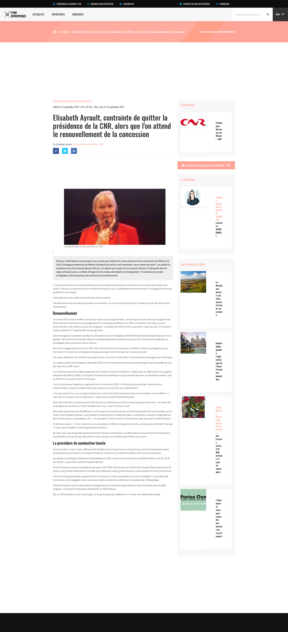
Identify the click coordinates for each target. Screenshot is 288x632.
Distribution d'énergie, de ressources (72, 101)
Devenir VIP (129, 3)
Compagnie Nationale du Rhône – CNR (88, 144)
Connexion (224, 3)
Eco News (64, 32)
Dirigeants (78, 14)
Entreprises (58, 14)
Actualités (38, 14)
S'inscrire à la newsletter (69, 3)
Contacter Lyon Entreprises (196, 3)
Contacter (208, 165)
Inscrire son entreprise (102, 3)
